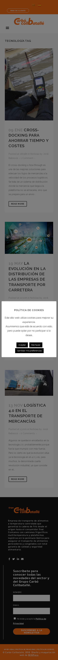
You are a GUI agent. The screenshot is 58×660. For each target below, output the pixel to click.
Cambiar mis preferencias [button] (29, 350)
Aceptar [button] (22, 345)
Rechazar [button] (35, 345)
